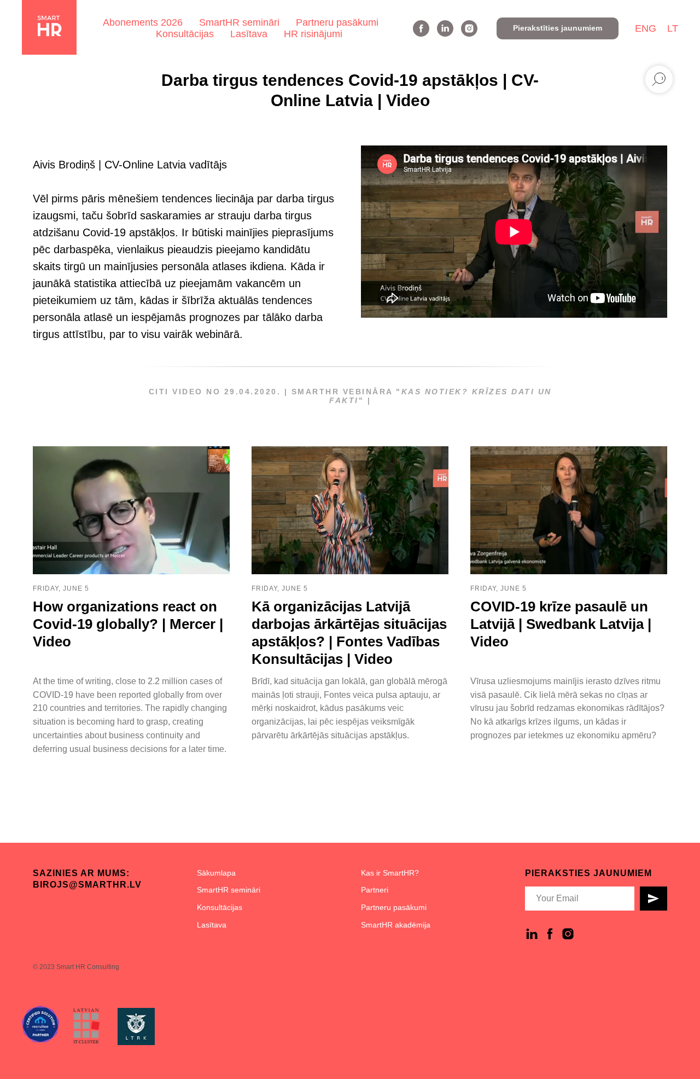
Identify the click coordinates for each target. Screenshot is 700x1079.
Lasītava (248, 33)
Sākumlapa (216, 872)
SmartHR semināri (239, 22)
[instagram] (469, 28)
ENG (645, 28)
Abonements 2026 (143, 22)
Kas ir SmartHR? (390, 872)
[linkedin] (445, 28)
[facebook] (421, 28)
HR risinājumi (313, 33)
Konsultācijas (185, 33)
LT (672, 28)
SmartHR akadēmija (395, 924)
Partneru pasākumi (337, 22)
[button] (558, 28)
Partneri (374, 889)
